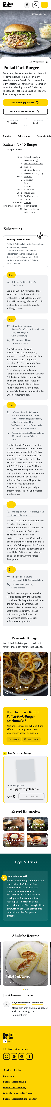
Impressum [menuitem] (8, 1076)
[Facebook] (29, 1056)
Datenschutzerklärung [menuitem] (14, 1081)
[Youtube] (21, 1056)
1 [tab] (24, 699)
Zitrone (27, 202)
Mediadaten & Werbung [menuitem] (14, 1087)
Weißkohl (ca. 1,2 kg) (34, 173)
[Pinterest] (14, 1056)
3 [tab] (27, 989)
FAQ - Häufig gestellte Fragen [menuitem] (18, 1093)
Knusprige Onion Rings (21, 687)
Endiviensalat (30, 205)
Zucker (27, 199)
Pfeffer (27, 186)
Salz (26, 183)
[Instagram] (6, 1056)
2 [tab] (26, 699)
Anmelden (37, 1002)
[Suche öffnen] (36, 4)
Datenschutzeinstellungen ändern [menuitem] (20, 1098)
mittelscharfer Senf (33, 163)
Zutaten (7, 136)
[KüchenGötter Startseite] (8, 5)
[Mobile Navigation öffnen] (44, 5)
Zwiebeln (28, 179)
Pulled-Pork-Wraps (17, 977)
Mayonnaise (29, 192)
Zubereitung (24, 136)
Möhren (28, 176)
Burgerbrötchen (31, 209)
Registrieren (19, 1002)
